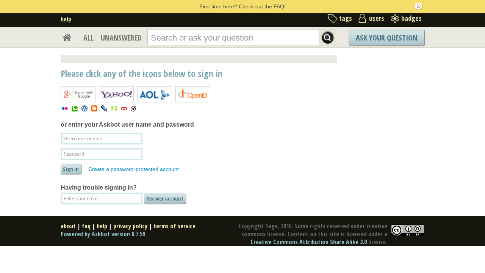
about (68, 226)
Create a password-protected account (133, 169)
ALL (88, 38)
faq (86, 226)
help (66, 19)
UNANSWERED (121, 38)
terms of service (174, 226)
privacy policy (130, 226)
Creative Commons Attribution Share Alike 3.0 (308, 242)
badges (411, 18)
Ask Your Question (386, 38)
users (376, 18)
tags (345, 18)
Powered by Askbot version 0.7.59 (103, 234)
